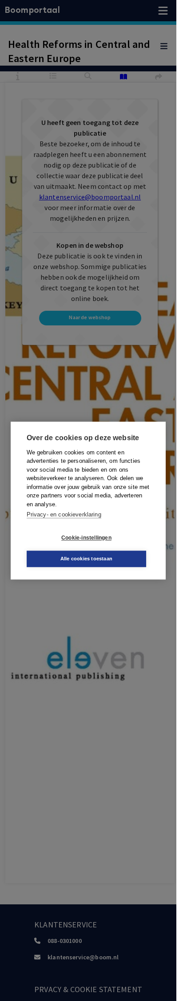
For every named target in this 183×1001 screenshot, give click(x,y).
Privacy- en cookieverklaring (64, 514)
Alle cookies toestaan (86, 558)
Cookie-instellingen (86, 538)
